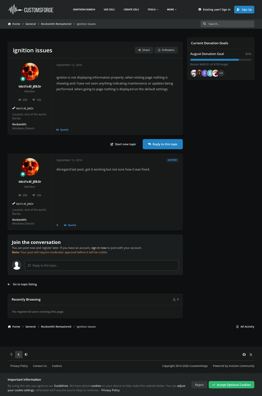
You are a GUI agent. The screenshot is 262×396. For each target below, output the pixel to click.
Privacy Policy (19, 366)
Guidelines (61, 386)
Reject (199, 385)
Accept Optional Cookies (234, 385)
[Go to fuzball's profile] (204, 73)
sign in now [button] (98, 248)
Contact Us (40, 366)
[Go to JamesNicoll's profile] (199, 73)
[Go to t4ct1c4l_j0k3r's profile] (30, 71)
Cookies (57, 366)
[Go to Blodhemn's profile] (210, 73)
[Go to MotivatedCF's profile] (215, 73)
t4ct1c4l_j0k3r (30, 86)
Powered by (233, 366)
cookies (96, 386)
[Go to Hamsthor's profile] (194, 73)
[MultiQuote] (57, 225)
